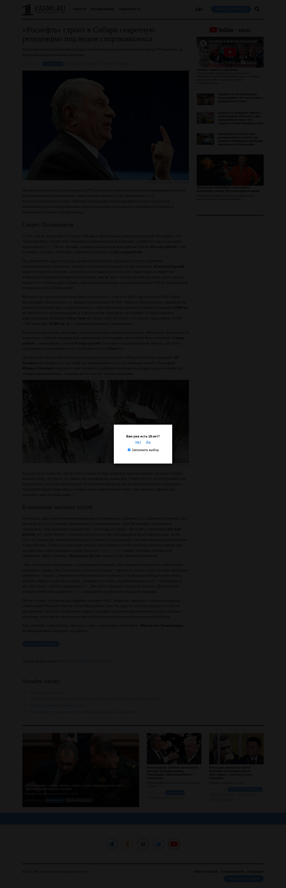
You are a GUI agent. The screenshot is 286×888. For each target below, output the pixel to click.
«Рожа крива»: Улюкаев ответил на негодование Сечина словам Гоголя (83, 712)
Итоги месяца (175, 792)
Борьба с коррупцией (78, 800)
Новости (80, 9)
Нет (138, 442)
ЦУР (48, 246)
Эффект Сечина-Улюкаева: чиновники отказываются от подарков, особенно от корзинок (96, 699)
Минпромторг (246, 794)
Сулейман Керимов (222, 799)
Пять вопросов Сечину (47, 692)
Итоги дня (235, 789)
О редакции (255, 871)
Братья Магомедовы (222, 794)
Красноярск (92, 63)
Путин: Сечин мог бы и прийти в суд (57, 705)
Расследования (102, 9)
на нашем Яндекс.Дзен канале (87, 661)
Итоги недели (55, 800)
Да (148, 442)
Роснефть (125, 63)
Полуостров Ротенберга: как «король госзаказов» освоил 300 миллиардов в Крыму (228, 189)
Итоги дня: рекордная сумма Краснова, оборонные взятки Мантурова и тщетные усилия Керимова (230, 773)
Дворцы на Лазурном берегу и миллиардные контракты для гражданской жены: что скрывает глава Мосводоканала (240, 118)
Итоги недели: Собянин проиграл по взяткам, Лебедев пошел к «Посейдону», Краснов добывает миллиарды (172, 773)
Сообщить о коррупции (231, 9)
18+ (199, 9)
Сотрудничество (232, 871)
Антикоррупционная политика (165, 797)
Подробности (129, 9)
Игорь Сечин (73, 63)
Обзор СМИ (109, 63)
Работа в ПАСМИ (206, 871)
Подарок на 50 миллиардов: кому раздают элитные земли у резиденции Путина (240, 97)
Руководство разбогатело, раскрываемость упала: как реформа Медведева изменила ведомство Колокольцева (240, 139)
